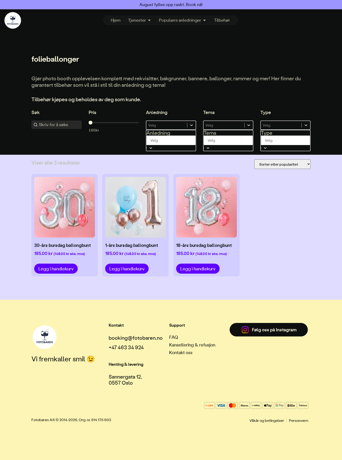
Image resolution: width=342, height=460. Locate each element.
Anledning (158, 132)
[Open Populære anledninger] (204, 20)
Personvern (298, 420)
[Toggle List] (151, 148)
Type (266, 132)
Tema (210, 132)
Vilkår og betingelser (266, 420)
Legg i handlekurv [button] (56, 269)
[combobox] (171, 137)
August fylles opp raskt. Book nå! (171, 4)
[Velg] (171, 125)
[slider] (90, 122)
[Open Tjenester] (149, 20)
